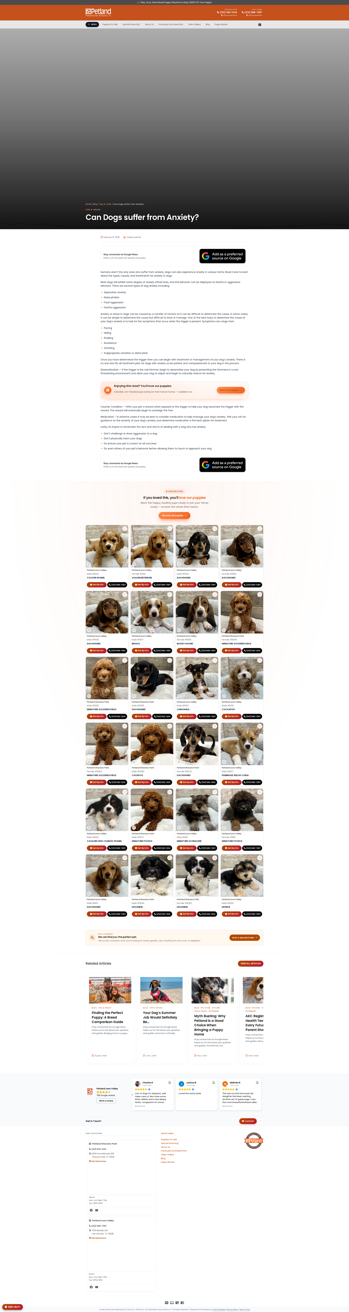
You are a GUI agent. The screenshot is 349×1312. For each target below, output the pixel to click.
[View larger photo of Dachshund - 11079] (214, 726)
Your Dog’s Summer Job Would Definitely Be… (160, 1017)
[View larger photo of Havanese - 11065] (214, 857)
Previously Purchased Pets (171, 24)
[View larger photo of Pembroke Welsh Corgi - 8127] (259, 726)
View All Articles (251, 963)
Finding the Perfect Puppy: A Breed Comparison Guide (107, 1017)
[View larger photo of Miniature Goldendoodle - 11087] (124, 660)
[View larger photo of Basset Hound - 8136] (214, 594)
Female (138, 573)
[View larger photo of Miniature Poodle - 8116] (259, 792)
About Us (149, 24)
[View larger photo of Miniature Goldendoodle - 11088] (259, 594)
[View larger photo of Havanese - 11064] (169, 857)
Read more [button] (140, 1106)
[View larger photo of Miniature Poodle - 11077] (169, 792)
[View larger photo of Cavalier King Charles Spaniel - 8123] (124, 792)
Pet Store (205, 1008)
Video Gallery (194, 24)
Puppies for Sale (110, 24)
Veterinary (214, 1011)
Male (93, 573)
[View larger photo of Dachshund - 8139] (259, 528)
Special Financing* (131, 24)
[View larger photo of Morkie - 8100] (259, 857)
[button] (132, 1095)
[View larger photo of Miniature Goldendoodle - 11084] (124, 726)
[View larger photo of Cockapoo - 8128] (259, 660)
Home (88, 204)
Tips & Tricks (105, 204)
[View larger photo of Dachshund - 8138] (124, 594)
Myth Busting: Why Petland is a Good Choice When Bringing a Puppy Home (210, 1025)
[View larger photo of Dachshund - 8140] (214, 528)
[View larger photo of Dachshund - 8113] (124, 857)
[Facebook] (91, 1210)
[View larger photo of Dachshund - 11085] (169, 660)
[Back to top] (260, 1121)
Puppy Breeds (221, 24)
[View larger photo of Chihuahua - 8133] (214, 660)
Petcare (216, 1008)
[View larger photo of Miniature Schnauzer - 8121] (214, 792)
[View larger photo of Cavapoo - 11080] (169, 726)
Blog (208, 24)
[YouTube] (96, 1210)
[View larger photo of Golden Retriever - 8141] (169, 528)
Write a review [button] (106, 1100)
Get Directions (98, 1161)
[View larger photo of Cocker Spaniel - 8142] (124, 528)
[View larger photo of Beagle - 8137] (169, 594)
